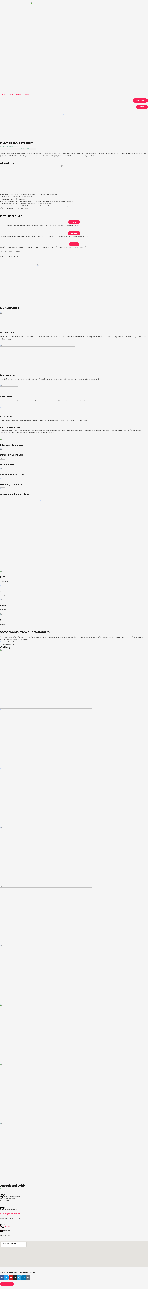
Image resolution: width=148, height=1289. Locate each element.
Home (3, 94)
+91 (1, 1231)
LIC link (26, 94)
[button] (2, 641)
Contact (18, 94)
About (11, 94)
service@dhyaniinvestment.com (10, 1214)
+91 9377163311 (5, 1226)
